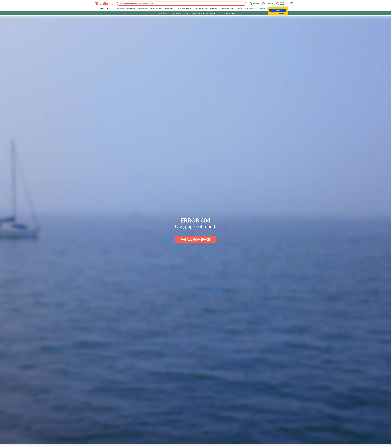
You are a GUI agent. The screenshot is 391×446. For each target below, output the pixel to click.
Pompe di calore (156, 8)
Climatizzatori (142, 8)
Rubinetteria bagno (227, 8)
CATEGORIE (104, 8)
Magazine (262, 8)
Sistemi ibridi (169, 8)
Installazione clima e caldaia (126, 8)
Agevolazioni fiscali (201, 8)
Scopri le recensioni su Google (201, 13)
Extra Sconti (214, 8)
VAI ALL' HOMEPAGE (195, 239)
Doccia (239, 8)
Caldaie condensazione (184, 8)
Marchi (271, 8)
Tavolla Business (250, 8)
